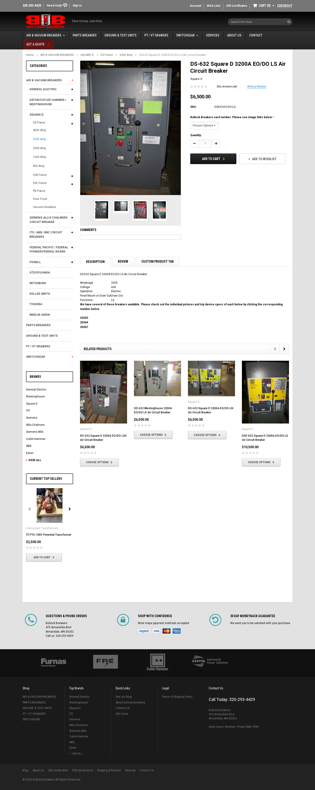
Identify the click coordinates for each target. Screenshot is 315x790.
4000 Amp (39, 130)
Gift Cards (122, 713)
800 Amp (38, 166)
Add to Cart (42, 557)
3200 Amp (125, 55)
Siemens (31, 417)
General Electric (36, 389)
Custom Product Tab (157, 261)
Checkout (284, 6)
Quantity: (196, 135)
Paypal (144, 631)
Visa (156, 631)
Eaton (29, 453)
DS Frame (107, 55)
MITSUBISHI (38, 283)
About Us (234, 35)
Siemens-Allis (35, 431)
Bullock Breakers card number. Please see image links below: (231, 117)
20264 (84, 322)
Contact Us (123, 708)
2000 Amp (39, 148)
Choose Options (97, 462)
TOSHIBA (36, 304)
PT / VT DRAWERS (156, 35)
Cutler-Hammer (35, 439)
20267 (84, 327)
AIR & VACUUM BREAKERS (43, 35)
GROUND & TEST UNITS (120, 35)
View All (34, 460)
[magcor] (157, 663)
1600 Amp (39, 157)
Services (212, 35)
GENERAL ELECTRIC (43, 89)
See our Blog (124, 696)
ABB (29, 446)
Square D (32, 403)
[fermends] (210, 662)
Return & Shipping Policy (177, 696)
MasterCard (166, 631)
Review (123, 261)
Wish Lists (213, 5)
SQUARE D (87, 55)
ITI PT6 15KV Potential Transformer (48, 534)
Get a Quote (35, 44)
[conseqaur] (262, 655)
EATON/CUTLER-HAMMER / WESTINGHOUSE (48, 102)
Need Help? (54, 5)
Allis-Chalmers (35, 425)
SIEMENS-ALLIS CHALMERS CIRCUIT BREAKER (49, 220)
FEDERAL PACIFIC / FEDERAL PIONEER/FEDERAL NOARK (49, 249)
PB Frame (39, 190)
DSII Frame (40, 175)
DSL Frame (40, 183)
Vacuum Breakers (44, 207)
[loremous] (53, 663)
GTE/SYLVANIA (40, 272)
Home (30, 55)
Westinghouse (35, 396)
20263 (84, 317)
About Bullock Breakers (130, 702)
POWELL (35, 262)
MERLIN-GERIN (40, 314)
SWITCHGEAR (185, 35)
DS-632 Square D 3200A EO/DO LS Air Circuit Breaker (172, 55)
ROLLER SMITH (40, 293)
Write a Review (256, 86)
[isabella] (105, 663)
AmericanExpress (177, 631)
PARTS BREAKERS (85, 35)
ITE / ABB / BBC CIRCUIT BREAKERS (46, 234)
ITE (28, 410)
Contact (255, 35)
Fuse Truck (40, 199)
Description (95, 262)
